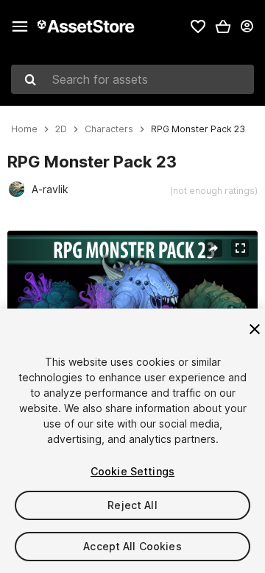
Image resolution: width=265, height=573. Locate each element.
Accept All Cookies (132, 546)
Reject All (132, 505)
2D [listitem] (61, 129)
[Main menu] (20, 26)
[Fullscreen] (240, 248)
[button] (223, 26)
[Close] (255, 329)
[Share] (213, 248)
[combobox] (132, 79)
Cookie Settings (132, 471)
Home (24, 129)
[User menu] (246, 26)
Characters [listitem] (109, 129)
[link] (198, 26)
